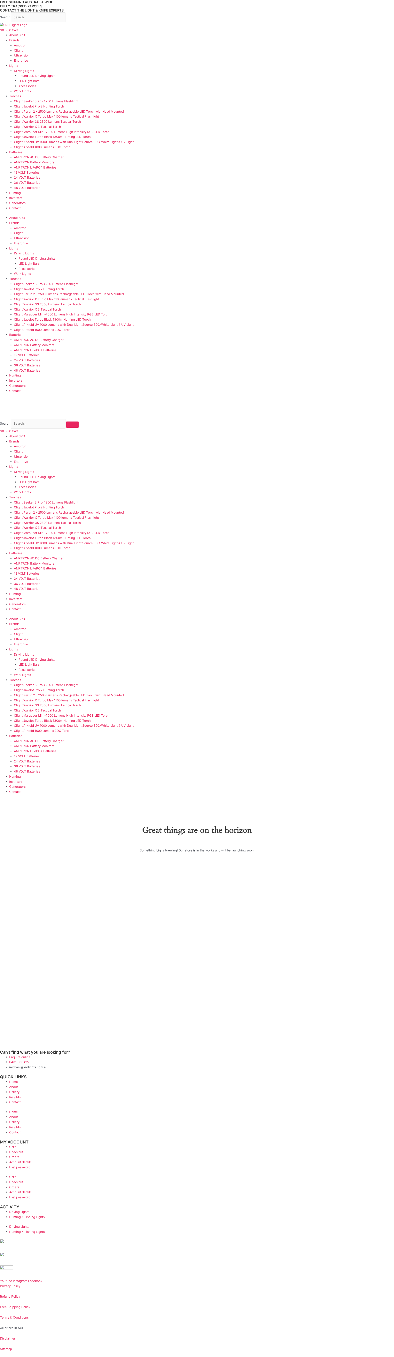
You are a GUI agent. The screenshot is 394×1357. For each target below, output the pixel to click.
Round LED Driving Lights (36, 76)
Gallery (14, 1092)
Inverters (16, 198)
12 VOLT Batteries (27, 172)
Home (13, 1082)
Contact (15, 208)
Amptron (20, 45)
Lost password (19, 1167)
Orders (14, 1157)
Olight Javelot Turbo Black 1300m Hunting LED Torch (52, 137)
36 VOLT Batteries (27, 183)
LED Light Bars (29, 81)
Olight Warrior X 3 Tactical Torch (37, 127)
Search (5, 17)
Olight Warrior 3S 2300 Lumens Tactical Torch (47, 122)
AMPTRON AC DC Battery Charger (39, 157)
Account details (20, 1162)
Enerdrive (21, 60)
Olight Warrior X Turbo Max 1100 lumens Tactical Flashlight (56, 116)
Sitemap (6, 1349)
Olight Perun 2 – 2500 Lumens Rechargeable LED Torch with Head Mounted (69, 111)
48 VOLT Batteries (27, 188)
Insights (15, 1097)
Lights (13, 66)
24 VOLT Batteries (27, 177)
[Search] (72, 425)
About (13, 1087)
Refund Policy (10, 1296)
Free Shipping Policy (15, 1307)
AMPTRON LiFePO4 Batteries (35, 167)
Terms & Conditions (14, 1317)
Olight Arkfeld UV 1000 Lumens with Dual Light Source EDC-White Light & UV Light (74, 142)
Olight (18, 50)
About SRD (17, 35)
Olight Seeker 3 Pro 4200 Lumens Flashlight (46, 101)
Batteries (15, 152)
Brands (14, 40)
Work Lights (22, 91)
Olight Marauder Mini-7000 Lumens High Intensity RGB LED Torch (61, 132)
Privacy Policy (10, 1286)
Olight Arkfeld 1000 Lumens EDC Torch (42, 147)
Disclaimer (7, 1338)
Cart (12, 1147)
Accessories (27, 86)
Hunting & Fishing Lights (27, 1217)
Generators (17, 203)
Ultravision (22, 55)
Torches (15, 96)
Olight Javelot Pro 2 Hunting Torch (39, 106)
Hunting (15, 193)
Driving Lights (24, 71)
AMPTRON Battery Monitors (34, 162)
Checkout (16, 1152)
